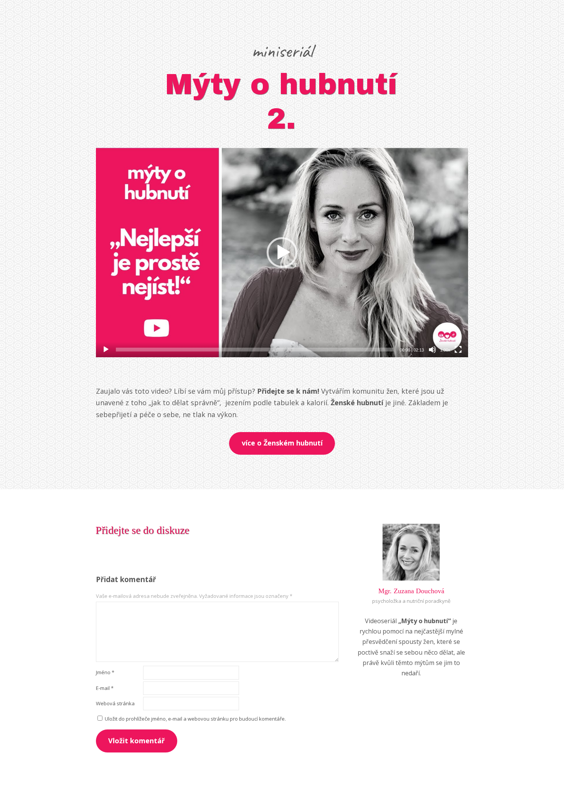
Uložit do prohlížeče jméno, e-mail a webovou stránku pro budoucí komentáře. (195, 718)
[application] (282, 252)
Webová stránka (115, 703)
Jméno (105, 672)
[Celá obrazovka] (458, 349)
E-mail (105, 688)
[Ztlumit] (432, 349)
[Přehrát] (106, 349)
